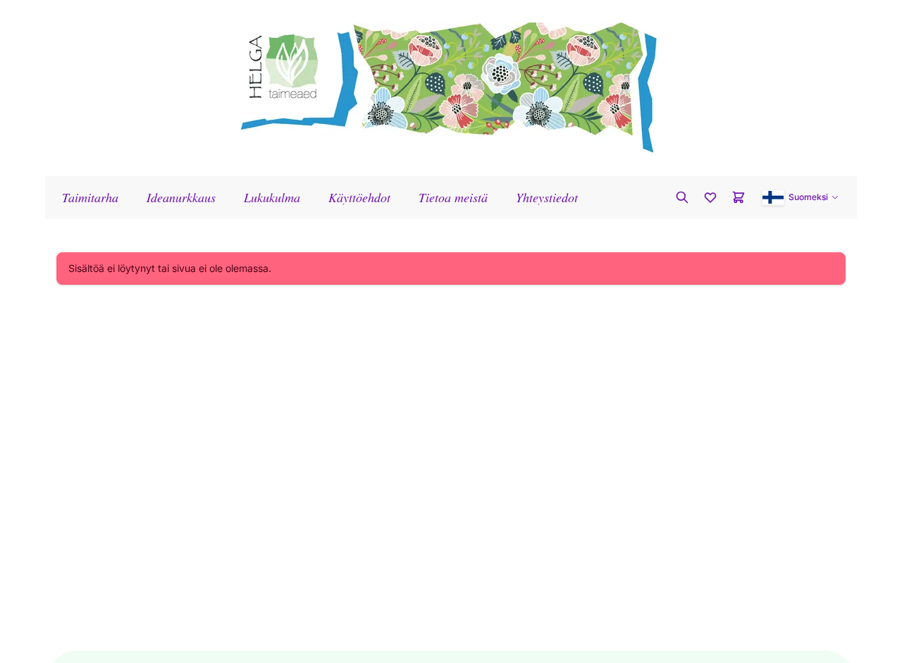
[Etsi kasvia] (682, 197)
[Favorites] (710, 197)
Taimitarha (90, 197)
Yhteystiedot (547, 197)
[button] (800, 197)
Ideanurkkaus (181, 197)
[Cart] (738, 197)
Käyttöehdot (359, 197)
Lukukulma (272, 197)
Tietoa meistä (453, 197)
